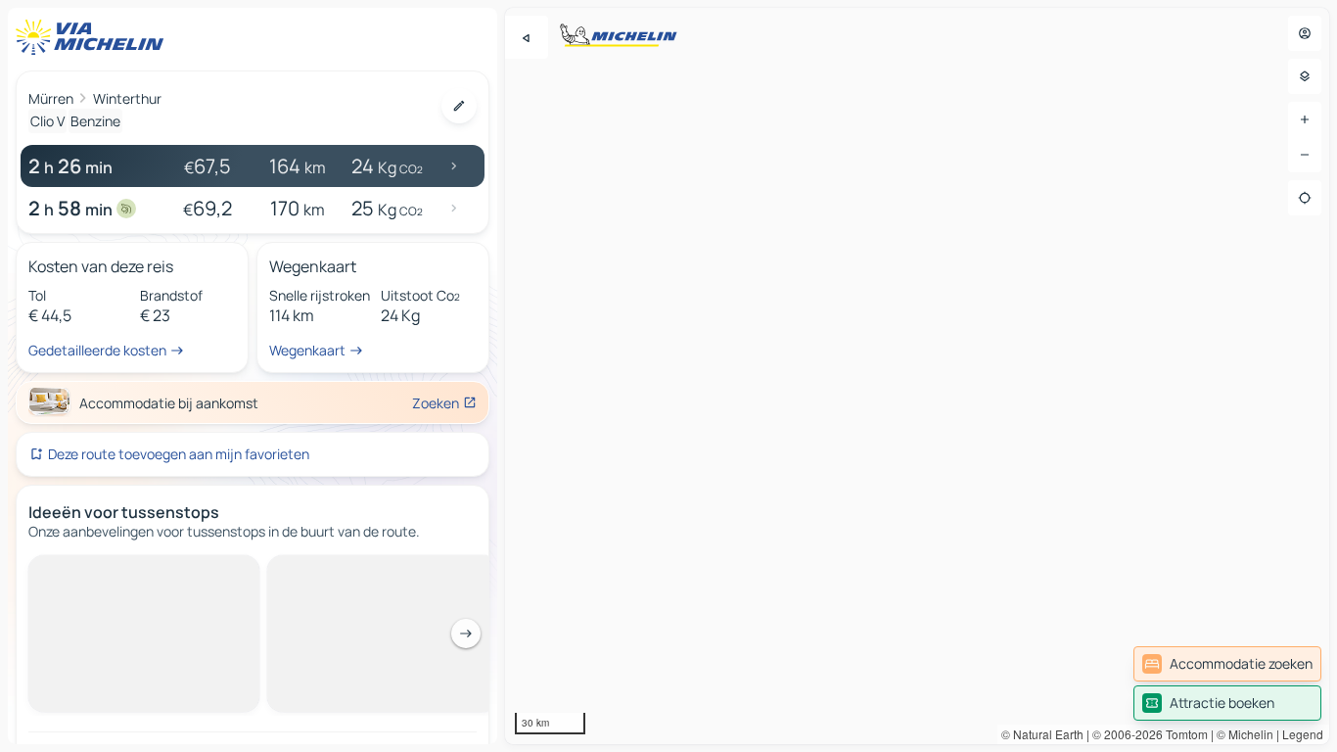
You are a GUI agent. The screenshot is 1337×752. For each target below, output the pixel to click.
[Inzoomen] (1304, 119)
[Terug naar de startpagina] (94, 37)
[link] (1227, 664)
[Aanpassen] (459, 105)
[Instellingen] (1304, 76)
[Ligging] (1304, 197)
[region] (917, 376)
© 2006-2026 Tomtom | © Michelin (1182, 734)
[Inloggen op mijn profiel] (1304, 33)
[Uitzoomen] (1304, 154)
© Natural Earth (1042, 734)
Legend (1302, 734)
